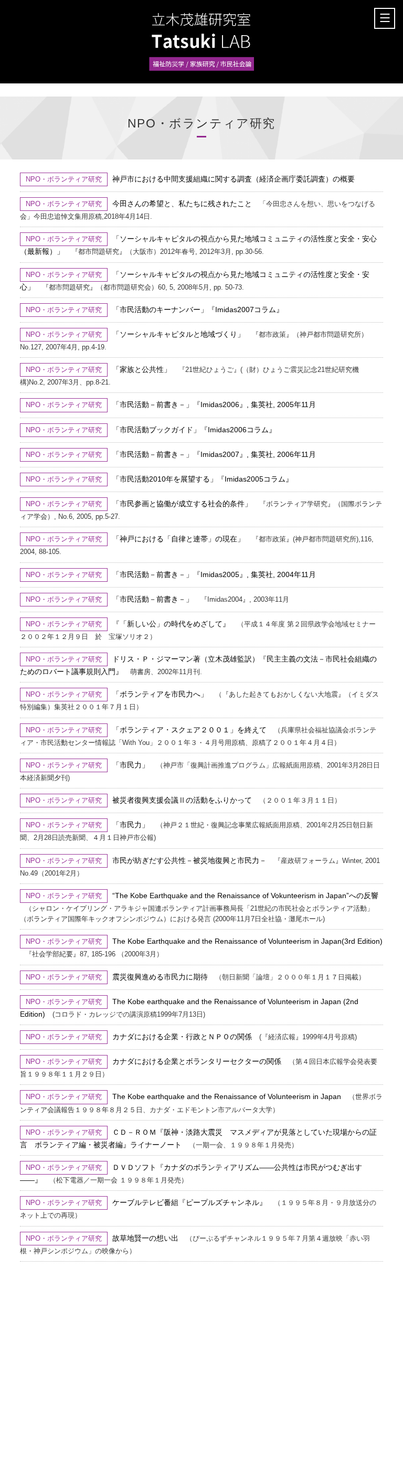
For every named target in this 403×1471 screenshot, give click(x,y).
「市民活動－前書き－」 (152, 599)
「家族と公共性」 (141, 369)
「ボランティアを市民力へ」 (160, 694)
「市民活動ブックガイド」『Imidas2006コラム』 (194, 429)
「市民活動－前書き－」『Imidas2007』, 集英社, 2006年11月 (214, 454)
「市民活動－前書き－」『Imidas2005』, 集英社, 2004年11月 (214, 574)
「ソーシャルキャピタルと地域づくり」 (178, 334)
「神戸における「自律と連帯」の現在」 (178, 539)
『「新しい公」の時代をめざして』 (171, 624)
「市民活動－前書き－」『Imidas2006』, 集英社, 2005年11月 (214, 404)
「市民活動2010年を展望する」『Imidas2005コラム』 (202, 479)
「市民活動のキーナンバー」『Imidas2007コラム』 (197, 309)
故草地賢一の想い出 (145, 1238)
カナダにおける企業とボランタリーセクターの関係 (196, 1061)
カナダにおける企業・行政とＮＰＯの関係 (182, 1036)
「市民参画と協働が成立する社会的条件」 (182, 503)
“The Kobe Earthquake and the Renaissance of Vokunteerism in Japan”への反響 (245, 895)
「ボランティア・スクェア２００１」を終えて (189, 730)
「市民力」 (130, 765)
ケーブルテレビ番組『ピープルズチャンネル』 (189, 1202)
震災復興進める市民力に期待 (160, 977)
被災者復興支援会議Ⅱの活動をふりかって (182, 800)
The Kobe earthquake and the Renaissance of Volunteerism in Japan (226, 1096)
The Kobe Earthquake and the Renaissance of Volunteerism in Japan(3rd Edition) (247, 941)
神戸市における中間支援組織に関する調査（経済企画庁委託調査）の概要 (233, 179)
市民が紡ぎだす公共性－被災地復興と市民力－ (189, 860)
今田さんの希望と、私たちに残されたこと (182, 203)
